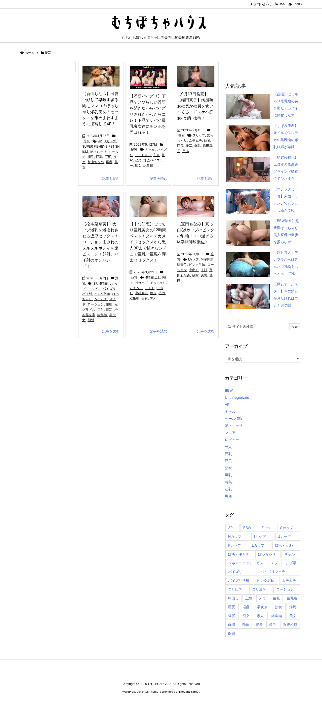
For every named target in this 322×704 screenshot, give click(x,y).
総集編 (148, 165)
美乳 (204, 275)
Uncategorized (237, 397)
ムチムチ (195, 140)
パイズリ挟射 (238, 580)
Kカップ (234, 545)
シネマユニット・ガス (245, 563)
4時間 (103, 283)
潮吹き (262, 607)
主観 (156, 155)
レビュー (232, 439)
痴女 (138, 165)
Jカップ (284, 536)
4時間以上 (152, 277)
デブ (274, 563)
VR (227, 404)
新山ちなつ (96, 162)
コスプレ (94, 289)
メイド (149, 288)
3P (95, 283)
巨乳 (99, 157)
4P (100, 141)
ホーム (29, 53)
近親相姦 (290, 624)
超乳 (228, 489)
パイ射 (87, 294)
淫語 (138, 160)
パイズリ (109, 289)
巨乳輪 (292, 598)
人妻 (262, 598)
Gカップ (199, 135)
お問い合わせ (263, 4)
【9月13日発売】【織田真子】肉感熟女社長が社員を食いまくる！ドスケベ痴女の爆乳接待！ (195, 105)
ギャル (150, 150)
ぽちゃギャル (238, 554)
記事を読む (111, 178)
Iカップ (193, 259)
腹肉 (245, 624)
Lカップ (258, 545)
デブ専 (291, 563)
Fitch (266, 527)
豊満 (185, 151)
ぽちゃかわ (284, 545)
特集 (228, 482)
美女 (144, 298)
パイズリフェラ (273, 571)
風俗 (228, 496)
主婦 (248, 598)
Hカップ (110, 141)
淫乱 (246, 607)
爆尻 (231, 615)
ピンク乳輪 (102, 294)
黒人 (153, 298)
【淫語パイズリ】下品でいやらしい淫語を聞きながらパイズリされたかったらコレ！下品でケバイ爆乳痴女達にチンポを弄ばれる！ (148, 114)
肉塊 (231, 624)
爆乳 (87, 141)
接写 (189, 146)
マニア (230, 432)
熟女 (181, 135)
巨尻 (108, 157)
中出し (194, 270)
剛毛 (91, 157)
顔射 (91, 320)
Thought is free (188, 691)
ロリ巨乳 (235, 589)
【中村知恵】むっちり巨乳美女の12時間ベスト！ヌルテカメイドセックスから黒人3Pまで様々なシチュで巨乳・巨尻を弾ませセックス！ (148, 241)
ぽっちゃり (98, 152)
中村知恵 (141, 293)
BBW (229, 390)
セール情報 (234, 418)
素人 (260, 615)
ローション (96, 304)
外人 (228, 447)
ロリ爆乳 (259, 589)
